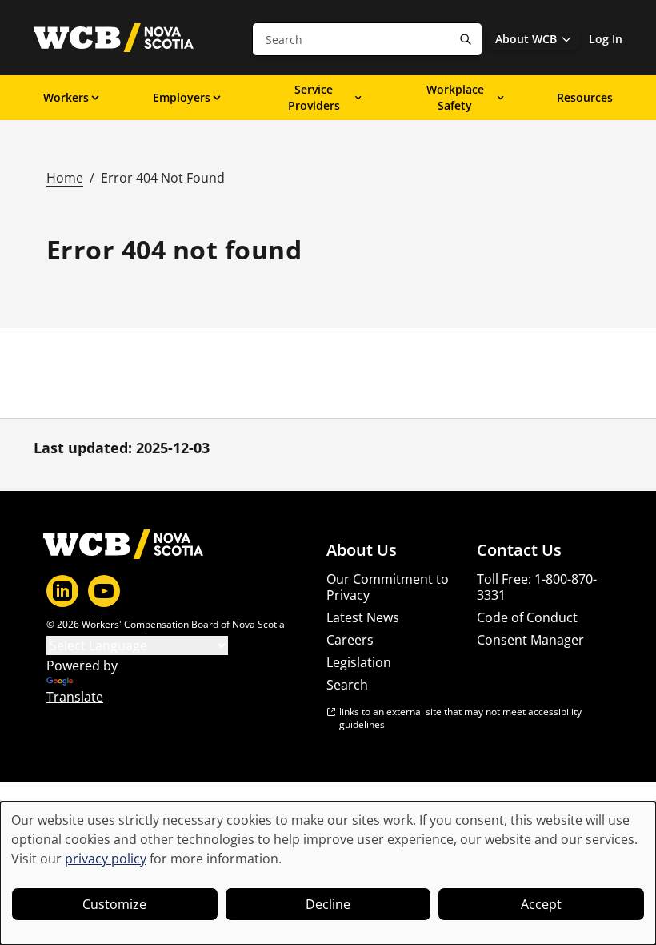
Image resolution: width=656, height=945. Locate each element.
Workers (66, 97)
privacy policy (105, 858)
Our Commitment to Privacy (387, 587)
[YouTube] (104, 591)
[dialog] (328, 873)
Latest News (362, 617)
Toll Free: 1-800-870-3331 (537, 587)
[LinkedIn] (62, 591)
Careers (350, 640)
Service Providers (314, 97)
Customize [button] (114, 904)
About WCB (526, 38)
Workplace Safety (455, 97)
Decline (328, 904)
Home (64, 178)
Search (347, 685)
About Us (361, 550)
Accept (541, 904)
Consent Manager (530, 640)
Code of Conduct (527, 617)
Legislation (358, 662)
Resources (585, 97)
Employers (181, 97)
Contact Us (519, 550)
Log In (605, 38)
